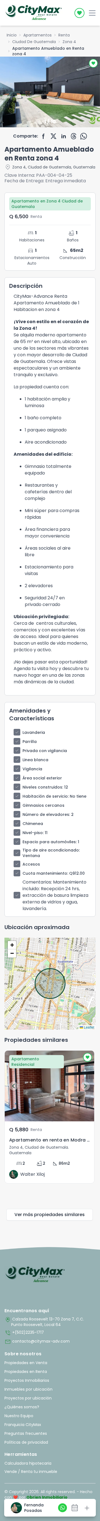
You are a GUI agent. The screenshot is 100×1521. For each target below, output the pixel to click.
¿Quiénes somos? (21, 1407)
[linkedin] (63, 136)
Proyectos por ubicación (28, 1398)
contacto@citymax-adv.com (37, 1341)
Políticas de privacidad (26, 1442)
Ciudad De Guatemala (34, 41)
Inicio (12, 35)
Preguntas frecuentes (25, 1433)
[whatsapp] (83, 136)
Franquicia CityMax (22, 1424)
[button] (12, 945)
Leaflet (88, 1027)
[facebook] (43, 136)
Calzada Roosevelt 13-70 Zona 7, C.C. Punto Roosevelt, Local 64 (44, 1321)
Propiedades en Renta (25, 1371)
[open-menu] (92, 13)
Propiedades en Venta (25, 1363)
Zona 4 (69, 41)
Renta (64, 35)
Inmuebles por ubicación (28, 1389)
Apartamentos (37, 35)
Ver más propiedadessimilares (49, 1214)
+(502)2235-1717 (24, 1333)
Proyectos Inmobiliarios (26, 1380)
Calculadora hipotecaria (27, 1463)
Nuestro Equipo (18, 1416)
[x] (53, 136)
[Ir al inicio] (35, 1274)
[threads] (73, 136)
